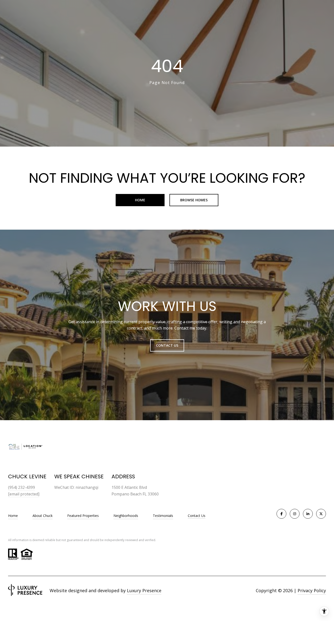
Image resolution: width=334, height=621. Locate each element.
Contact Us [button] (167, 345)
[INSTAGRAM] (295, 514)
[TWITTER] (321, 514)
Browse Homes (194, 200)
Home (140, 200)
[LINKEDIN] (308, 514)
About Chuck (43, 515)
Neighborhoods (125, 515)
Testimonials (163, 515)
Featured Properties (83, 515)
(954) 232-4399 (21, 487)
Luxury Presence (144, 590)
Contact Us (196, 516)
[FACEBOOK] (281, 514)
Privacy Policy (312, 590)
